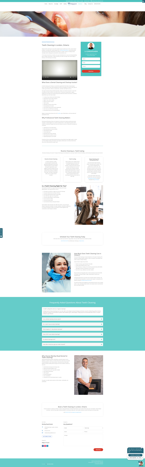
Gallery (65, 3)
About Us (51, 3)
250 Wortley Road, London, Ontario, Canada (74, 1)
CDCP (61, 3)
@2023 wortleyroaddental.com (97, 461)
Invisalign (56, 3)
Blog (85, 3)
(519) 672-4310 (87, 1)
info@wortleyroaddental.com (50, 432)
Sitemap (101, 462)
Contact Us (90, 3)
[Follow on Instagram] (45, 446)
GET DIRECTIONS (47, 436)
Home (46, 3)
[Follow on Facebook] (43, 446)
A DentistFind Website (99, 463)
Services (80, 3)
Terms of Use (96, 462)
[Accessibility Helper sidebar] (143, 1)
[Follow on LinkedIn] (47, 446)
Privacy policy (90, 462)
